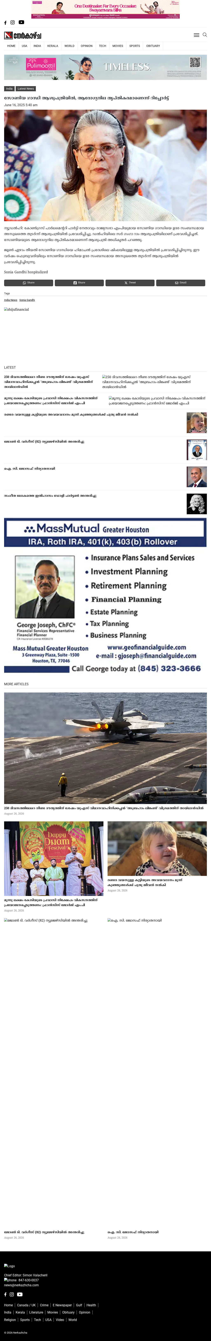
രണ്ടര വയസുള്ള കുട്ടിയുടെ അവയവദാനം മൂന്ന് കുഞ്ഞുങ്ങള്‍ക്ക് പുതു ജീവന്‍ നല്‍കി (71, 415)
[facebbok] (5, 24)
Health (91, 1305)
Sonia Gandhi (27, 300)
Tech (102, 46)
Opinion (87, 46)
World (69, 46)
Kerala (52, 46)
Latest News (26, 88)
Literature (36, 1312)
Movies (118, 46)
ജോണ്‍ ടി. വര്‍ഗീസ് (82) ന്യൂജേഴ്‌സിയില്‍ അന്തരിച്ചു (44, 442)
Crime (44, 1305)
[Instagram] (13, 24)
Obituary (153, 46)
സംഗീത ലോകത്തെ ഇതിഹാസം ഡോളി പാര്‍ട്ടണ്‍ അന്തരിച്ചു (50, 496)
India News (10, 300)
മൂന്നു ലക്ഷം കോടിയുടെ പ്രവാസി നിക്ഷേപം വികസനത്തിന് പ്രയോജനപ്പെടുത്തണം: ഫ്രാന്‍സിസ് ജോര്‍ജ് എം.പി (50, 401)
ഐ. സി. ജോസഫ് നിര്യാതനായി (29, 469)
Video (60, 1320)
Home (8, 1305)
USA (24, 46)
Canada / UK (26, 1305)
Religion (10, 1320)
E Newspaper (62, 1305)
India (37, 46)
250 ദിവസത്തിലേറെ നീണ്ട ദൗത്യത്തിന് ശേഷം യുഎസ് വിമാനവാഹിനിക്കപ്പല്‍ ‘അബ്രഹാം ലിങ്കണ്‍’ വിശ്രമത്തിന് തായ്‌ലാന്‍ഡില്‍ (48, 382)
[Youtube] (21, 24)
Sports (134, 46)
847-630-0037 (29, 1280)
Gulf (79, 1305)
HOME (11, 46)
